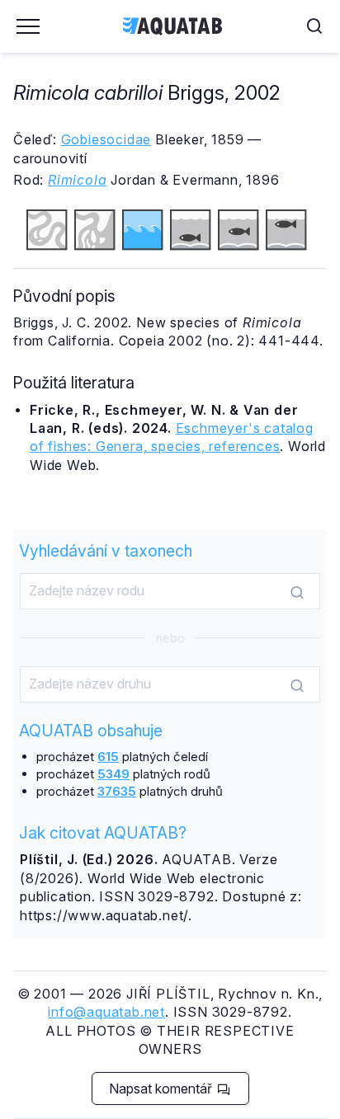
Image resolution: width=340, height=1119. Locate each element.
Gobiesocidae (106, 139)
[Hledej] (297, 592)
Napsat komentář (162, 1088)
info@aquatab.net (106, 1012)
